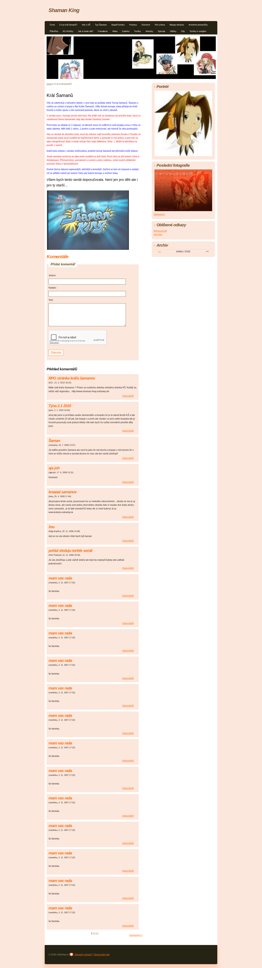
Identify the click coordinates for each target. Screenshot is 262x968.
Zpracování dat (102, 954)
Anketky (149, 31)
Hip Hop (158, 234)
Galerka (125, 31)
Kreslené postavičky (198, 25)
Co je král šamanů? (68, 25)
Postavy (133, 25)
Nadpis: (53, 287)
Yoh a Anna (160, 25)
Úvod (52, 25)
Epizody (161, 31)
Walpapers (159, 214)
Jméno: (52, 275)
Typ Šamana (101, 25)
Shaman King (64, 10)
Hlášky (173, 31)
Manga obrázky (177, 25)
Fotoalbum (103, 31)
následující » (136, 935)
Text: (51, 300)
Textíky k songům (197, 31)
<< (159, 251)
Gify (183, 31)
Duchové (146, 25)
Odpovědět (128, 396)
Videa (114, 31)
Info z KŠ (86, 25)
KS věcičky (68, 31)
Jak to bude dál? (85, 31)
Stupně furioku (118, 25)
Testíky (137, 31)
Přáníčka (54, 31)
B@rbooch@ (160, 231)
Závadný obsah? (83, 954)
